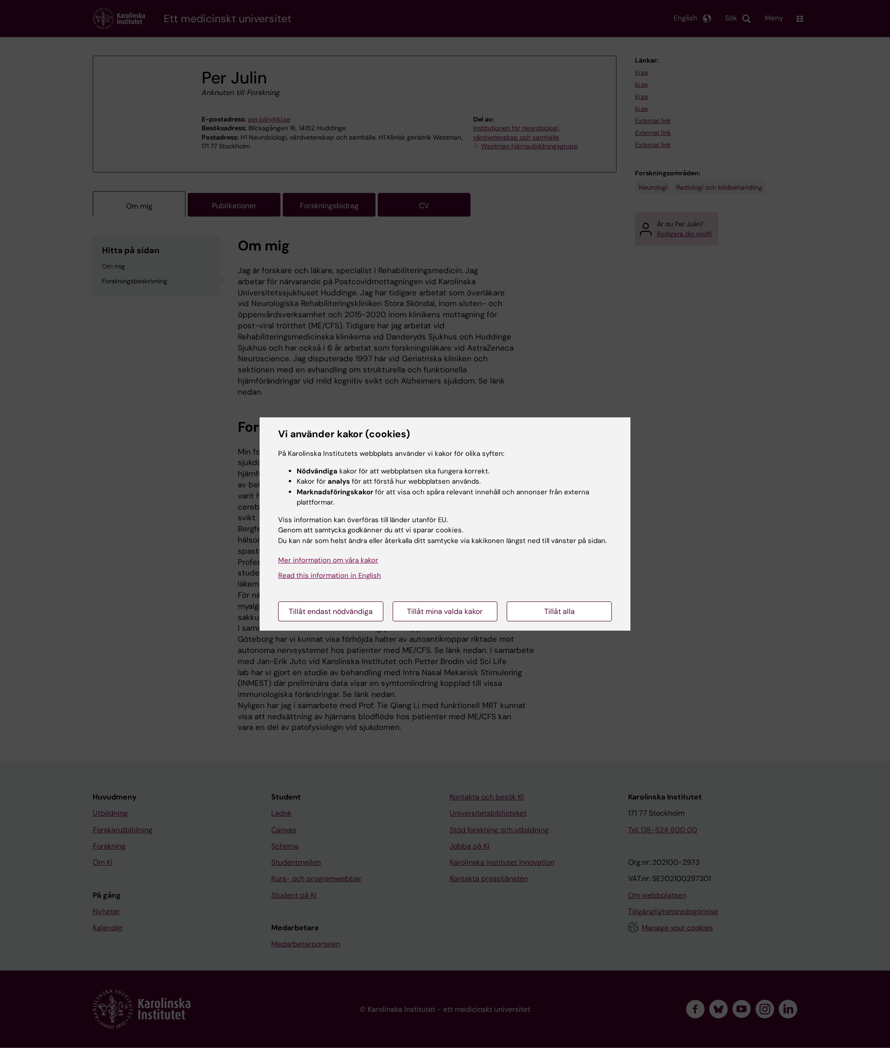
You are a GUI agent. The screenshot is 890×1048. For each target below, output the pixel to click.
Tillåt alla (559, 611)
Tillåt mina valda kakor (445, 611)
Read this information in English (329, 575)
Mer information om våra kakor (328, 560)
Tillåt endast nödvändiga (331, 611)
